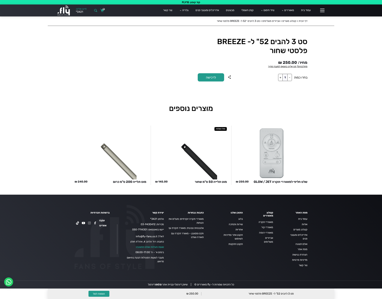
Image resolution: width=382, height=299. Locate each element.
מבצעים (230, 10)
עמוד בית (306, 10)
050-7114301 (139, 229)
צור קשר (167, 10)
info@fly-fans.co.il (146, 236)
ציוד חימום (269, 10)
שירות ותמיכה (236, 224)
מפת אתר (302, 249)
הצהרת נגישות (299, 254)
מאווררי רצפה (266, 232)
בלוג (240, 218)
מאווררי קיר (267, 227)
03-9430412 (148, 224)
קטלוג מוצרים (289, 20)
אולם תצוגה (301, 243)
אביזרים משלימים (271, 20)
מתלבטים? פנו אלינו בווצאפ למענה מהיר (287, 66)
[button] (8, 281)
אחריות (239, 229)
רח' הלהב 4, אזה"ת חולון (143, 241)
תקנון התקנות (235, 243)
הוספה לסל (99, 293)
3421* (153, 218)
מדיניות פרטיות (299, 259)
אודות (304, 224)
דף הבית (303, 20)
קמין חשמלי (247, 10)
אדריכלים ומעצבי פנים (207, 10)
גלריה (185, 10)
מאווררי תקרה (266, 222)
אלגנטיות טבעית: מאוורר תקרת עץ (186, 227)
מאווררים (289, 10)
